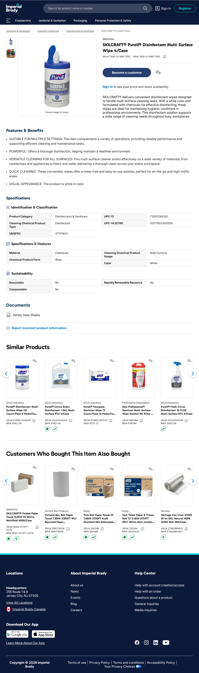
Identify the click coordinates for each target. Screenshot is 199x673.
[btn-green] (55, 428)
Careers (76, 610)
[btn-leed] (47, 428)
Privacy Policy (99, 662)
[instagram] (146, 642)
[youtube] (166, 642)
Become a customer (127, 72)
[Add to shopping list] (34, 361)
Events (75, 597)
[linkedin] (155, 642)
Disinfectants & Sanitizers (80, 30)
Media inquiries (146, 610)
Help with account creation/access (159, 585)
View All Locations (19, 603)
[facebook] (137, 642)
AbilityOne (108, 38)
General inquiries (147, 604)
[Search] (145, 8)
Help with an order (148, 591)
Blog (74, 604)
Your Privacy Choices (119, 666)
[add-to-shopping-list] (158, 72)
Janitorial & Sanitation (18, 30)
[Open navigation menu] (8, 20)
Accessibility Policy (161, 662)
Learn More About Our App (25, 643)
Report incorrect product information (39, 328)
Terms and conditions (128, 662)
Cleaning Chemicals (48, 30)
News (75, 591)
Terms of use (77, 662)
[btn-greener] (16, 538)
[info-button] (164, 56)
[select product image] (11, 42)
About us (77, 585)
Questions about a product (153, 597)
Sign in (108, 87)
